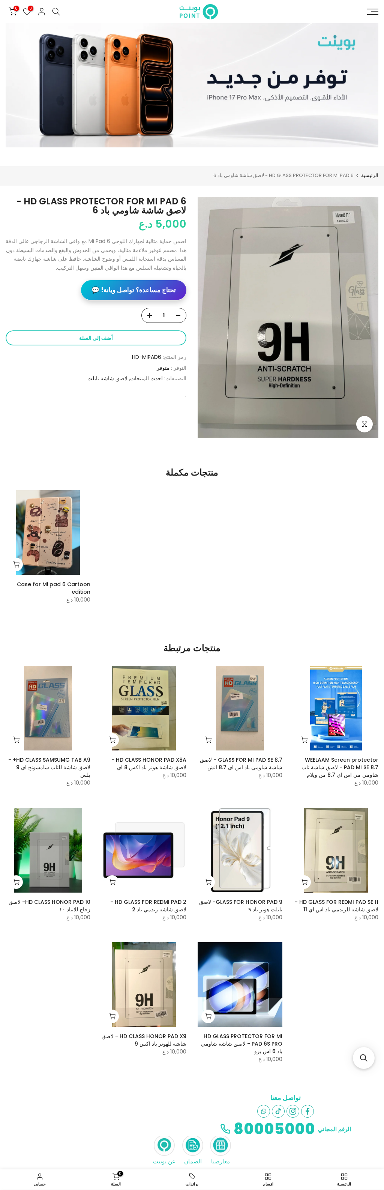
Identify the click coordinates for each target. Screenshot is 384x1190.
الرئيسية (369, 175)
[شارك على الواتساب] (263, 1111)
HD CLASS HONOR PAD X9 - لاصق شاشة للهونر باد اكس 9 (144, 1039)
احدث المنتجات (146, 378)
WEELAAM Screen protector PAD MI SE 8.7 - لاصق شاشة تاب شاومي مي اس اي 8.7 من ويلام (340, 767)
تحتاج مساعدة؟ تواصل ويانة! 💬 (134, 289)
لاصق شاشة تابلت (107, 378)
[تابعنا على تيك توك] (278, 1111)
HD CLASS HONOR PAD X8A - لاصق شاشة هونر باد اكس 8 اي (148, 763)
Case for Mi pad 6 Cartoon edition (53, 588)
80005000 (274, 1128)
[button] (364, 1058)
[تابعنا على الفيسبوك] (307, 1111)
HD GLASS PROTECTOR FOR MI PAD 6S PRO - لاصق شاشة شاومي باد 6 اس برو (241, 1043)
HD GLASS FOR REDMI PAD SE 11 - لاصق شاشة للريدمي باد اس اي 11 (336, 905)
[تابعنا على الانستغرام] (292, 1111)
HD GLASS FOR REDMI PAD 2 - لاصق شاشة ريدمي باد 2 (148, 905)
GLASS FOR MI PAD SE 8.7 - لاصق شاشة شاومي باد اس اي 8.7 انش (241, 763)
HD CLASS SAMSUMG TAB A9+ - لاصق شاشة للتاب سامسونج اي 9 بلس (49, 767)
